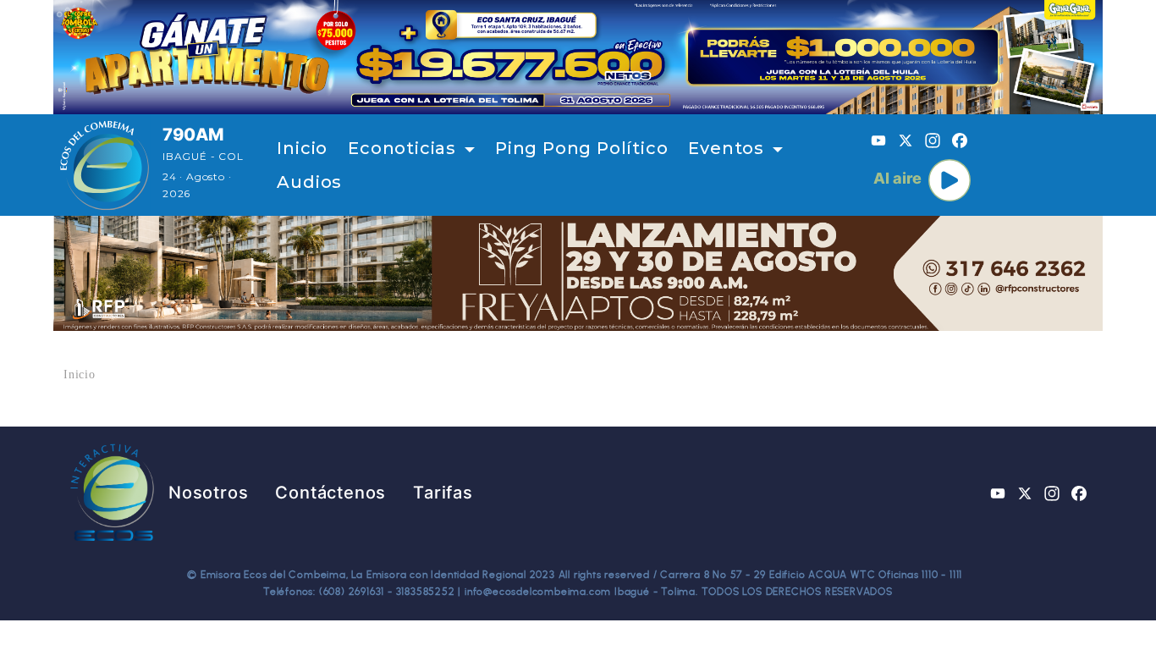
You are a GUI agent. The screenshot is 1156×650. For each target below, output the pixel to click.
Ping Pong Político (581, 148)
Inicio (302, 148)
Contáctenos (330, 492)
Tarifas (443, 492)
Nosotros (208, 492)
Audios (309, 182)
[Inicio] (104, 165)
